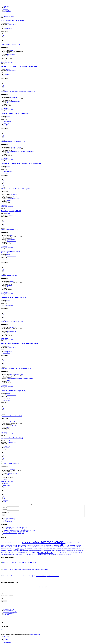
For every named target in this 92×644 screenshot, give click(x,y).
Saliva (11, 50)
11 (4, 498)
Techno (56, 554)
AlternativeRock (7, 74)
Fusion (19, 546)
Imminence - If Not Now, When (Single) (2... (36, 569)
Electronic (5, 76)
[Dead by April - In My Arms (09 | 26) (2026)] (12, 321)
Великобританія (11, 241)
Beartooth (12, 421)
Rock (16, 554)
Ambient (67, 542)
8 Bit (10, 542)
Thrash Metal (61, 554)
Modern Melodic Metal (49, 550)
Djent (44, 545)
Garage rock (27, 546)
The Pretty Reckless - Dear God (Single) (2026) (15, 114)
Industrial (73, 546)
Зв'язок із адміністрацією (10, 612)
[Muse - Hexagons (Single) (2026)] (9, 229)
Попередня (6, 485)
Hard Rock (6, 123)
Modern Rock (64, 550)
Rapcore (5, 554)
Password (4, 509)
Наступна (5, 500)
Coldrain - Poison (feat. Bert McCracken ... (47, 576)
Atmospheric (74, 542)
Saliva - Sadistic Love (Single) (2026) (12, 20)
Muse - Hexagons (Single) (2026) (11, 211)
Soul (24, 554)
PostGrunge (6, 124)
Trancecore (66, 554)
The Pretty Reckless (15, 147)
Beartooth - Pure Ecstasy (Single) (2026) (13, 391)
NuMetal (80, 550)
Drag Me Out (13, 97)
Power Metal (68, 552)
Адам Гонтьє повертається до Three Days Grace (16, 531)
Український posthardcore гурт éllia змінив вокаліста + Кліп (19, 530)
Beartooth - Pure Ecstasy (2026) (27, 562)
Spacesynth (31, 554)
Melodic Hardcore (54, 548)
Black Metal (3, 545)
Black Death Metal (80, 542)
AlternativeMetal (7, 28)
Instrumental (3, 548)
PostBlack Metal (27, 552)
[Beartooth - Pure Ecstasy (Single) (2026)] (11, 416)
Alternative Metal (18, 542)
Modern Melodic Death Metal (38, 550)
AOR (70, 542)
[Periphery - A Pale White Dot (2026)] (10, 463)
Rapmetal (9, 554)
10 (4, 497)
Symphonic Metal (43, 554)
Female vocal (6, 126)
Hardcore (53, 546)
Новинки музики (11, 24)
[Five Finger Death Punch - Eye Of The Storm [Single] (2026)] (16, 368)
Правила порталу (8, 610)
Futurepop (23, 546)
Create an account (7, 521)
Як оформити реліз (8, 609)
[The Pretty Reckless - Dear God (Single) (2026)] (13, 141)
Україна (9, 103)
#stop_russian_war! (5, 542)
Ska (22, 554)
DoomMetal (48, 545)
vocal (70, 554)
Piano (13, 552)
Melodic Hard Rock (62, 548)
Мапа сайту (6, 614)
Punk (2, 554)
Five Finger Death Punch (16, 374)
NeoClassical (71, 550)
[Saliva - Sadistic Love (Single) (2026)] (10, 44)
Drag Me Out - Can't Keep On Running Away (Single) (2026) (19, 66)
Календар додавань (8, 613)
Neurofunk (76, 550)
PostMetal (55, 552)
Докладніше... (4, 61)
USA (8, 55)
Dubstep (57, 545)
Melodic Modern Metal (8, 550)
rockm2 (8, 23)
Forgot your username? (9, 520)
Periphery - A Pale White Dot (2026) (12, 438)
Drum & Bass (53, 545)
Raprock (13, 554)
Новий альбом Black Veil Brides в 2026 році (15, 527)
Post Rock (63, 552)
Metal (14, 550)
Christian (17, 545)
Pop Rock (5, 260)
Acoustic (13, 542)
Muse (11, 235)
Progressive (6, 446)
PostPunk (59, 552)
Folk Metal (10, 546)
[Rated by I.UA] (4, 630)
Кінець (5, 501)
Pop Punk (17, 552)
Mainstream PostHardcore (14, 548)
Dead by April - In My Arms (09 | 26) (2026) (14, 297)
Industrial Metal (78, 546)
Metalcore (6, 447)
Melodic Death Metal (37, 548)
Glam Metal (32, 546)
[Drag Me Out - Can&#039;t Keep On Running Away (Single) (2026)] (18, 91)
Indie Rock (68, 546)
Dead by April (13, 327)
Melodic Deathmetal (46, 548)
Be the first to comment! (7, 62)
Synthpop (49, 554)
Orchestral (10, 552)
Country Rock (26, 545)
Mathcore (31, 548)
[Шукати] (31, 504)
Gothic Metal (38, 546)
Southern (27, 554)
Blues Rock (8, 545)
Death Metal (40, 545)
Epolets (12, 281)
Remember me (5, 512)
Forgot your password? (9, 518)
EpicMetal (73, 545)
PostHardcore (6, 400)
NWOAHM (6, 552)
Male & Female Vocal (27, 378)
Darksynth (31, 545)
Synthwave (53, 554)
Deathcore (36, 545)
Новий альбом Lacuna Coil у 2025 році (13, 533)
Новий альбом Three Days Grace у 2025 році (15, 529)
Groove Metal (6, 353)
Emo (70, 545)
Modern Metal (57, 550)
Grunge (49, 546)
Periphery (12, 469)
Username (4, 507)
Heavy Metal (63, 546)
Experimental (78, 545)
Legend (7, 548)
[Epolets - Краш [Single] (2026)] (9, 275)
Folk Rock (14, 546)
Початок (5, 483)
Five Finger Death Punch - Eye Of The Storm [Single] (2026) (19, 343)
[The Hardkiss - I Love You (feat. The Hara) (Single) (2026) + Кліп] (17, 189)
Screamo (19, 554)
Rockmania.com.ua (35, 634)
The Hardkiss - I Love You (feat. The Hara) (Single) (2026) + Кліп (21, 163)
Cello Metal (12, 545)
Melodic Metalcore (8, 305)
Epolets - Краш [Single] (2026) (10, 252)
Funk (17, 546)
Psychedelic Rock (81, 552)
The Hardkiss (13, 194)
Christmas (21, 545)
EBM (60, 545)
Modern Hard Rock (28, 550)
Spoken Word (36, 554)
